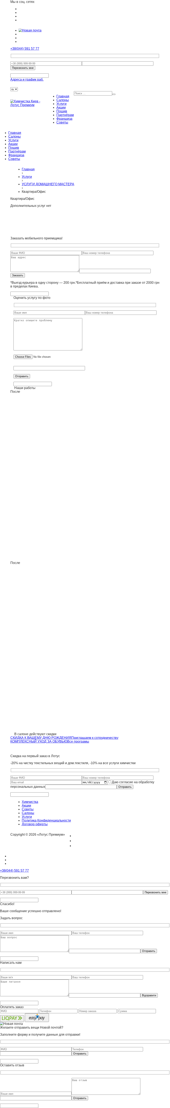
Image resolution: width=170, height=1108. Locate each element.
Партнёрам (65, 115)
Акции (61, 107)
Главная (62, 96)
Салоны (62, 100)
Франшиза (64, 118)
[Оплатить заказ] (12, 85)
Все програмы (78, 741)
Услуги (61, 103)
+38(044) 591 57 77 (24, 48)
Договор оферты (35, 824)
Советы (62, 122)
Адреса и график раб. (27, 79)
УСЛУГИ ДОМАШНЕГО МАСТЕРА (48, 184)
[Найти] (113, 94)
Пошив (61, 111)
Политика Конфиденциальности (46, 820)
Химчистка (30, 802)
